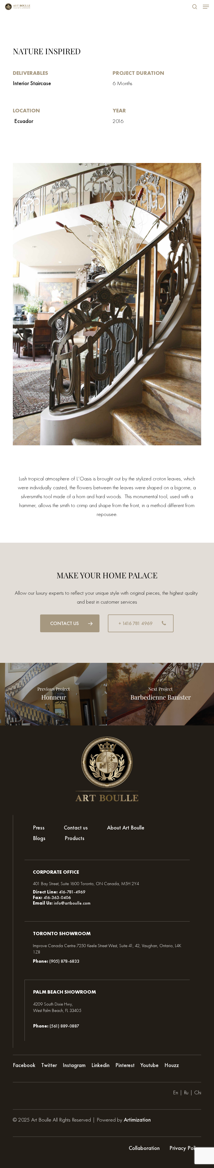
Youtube (149, 1065)
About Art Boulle (125, 827)
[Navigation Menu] (206, 6)
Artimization (137, 1119)
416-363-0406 (56, 897)
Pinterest (125, 1065)
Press (39, 827)
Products (74, 838)
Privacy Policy (185, 1148)
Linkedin (100, 1065)
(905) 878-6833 (64, 961)
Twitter (49, 1065)
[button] (69, 623)
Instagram (74, 1065)
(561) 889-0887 (64, 1026)
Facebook (24, 1065)
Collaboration (144, 1148)
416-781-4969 (72, 892)
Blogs (39, 838)
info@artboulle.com (72, 903)
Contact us (76, 827)
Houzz (171, 1065)
